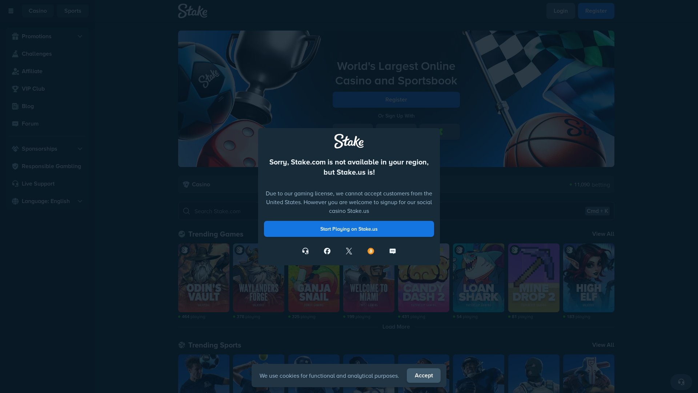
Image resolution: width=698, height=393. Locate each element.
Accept (424, 375)
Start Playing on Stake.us (349, 259)
